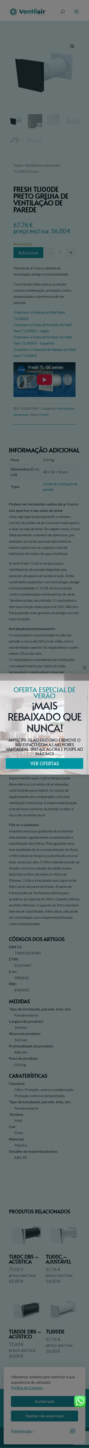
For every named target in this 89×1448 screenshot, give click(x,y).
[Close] (84, 667)
